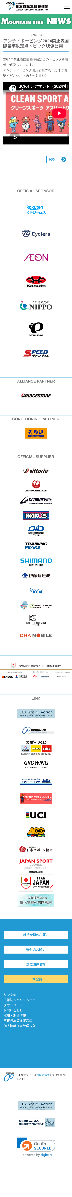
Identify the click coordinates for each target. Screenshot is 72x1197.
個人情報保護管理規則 (20, 1026)
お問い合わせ (13, 1010)
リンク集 (10, 994)
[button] (36, 1147)
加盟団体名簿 (36, 964)
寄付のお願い (36, 949)
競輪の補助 (42, 1074)
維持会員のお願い (36, 934)
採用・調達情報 (15, 1015)
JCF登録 (36, 979)
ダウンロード (13, 1005)
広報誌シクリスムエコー (21, 1000)
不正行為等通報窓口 (18, 1020)
